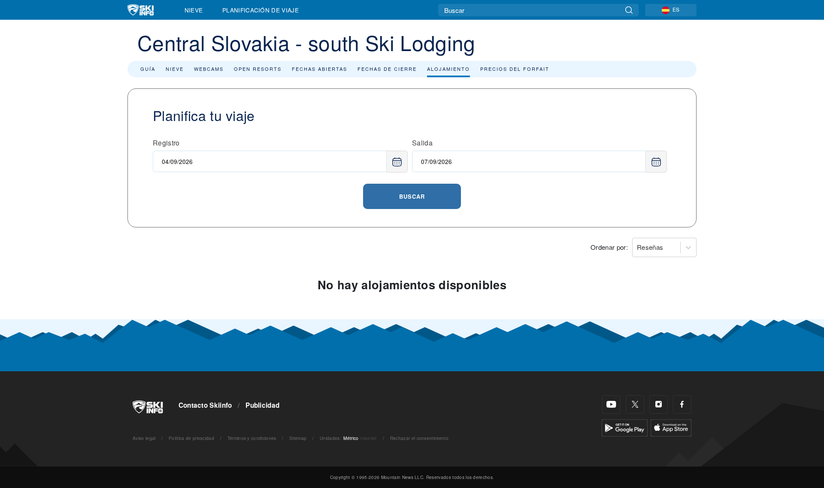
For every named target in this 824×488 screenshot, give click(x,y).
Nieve (194, 10)
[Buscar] (629, 10)
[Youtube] (611, 404)
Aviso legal (144, 438)
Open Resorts (258, 68)
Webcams (209, 68)
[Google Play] (625, 426)
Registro (166, 143)
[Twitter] (635, 404)
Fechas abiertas (319, 68)
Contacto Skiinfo (205, 405)
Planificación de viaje (260, 10)
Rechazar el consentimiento (419, 438)
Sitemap (297, 438)
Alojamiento (448, 68)
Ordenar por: (609, 247)
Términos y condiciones (251, 438)
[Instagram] (658, 404)
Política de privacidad (191, 438)
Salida (422, 143)
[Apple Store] (671, 426)
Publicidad (262, 405)
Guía (147, 68)
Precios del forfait (514, 68)
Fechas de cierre (387, 68)
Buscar (412, 196)
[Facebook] (682, 404)
